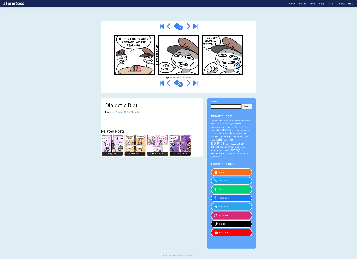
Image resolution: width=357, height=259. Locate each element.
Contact (341, 4)
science (214, 150)
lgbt (219, 140)
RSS (350, 4)
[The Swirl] (162, 27)
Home (292, 4)
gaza (234, 133)
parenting (230, 144)
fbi (249, 130)
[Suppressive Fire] (195, 27)
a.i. (227, 120)
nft (228, 140)
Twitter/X (223, 181)
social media (224, 150)
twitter (236, 153)
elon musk (236, 130)
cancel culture (218, 123)
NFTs (330, 4)
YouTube (223, 232)
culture (228, 127)
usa (241, 153)
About (312, 4)
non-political (224, 142)
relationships (232, 147)
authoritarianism (239, 120)
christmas (239, 124)
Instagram (223, 215)
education (216, 130)
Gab (220, 189)
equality (244, 130)
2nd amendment (218, 120)
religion (242, 147)
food (213, 133)
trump (228, 153)
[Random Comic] (178, 27)
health (246, 134)
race (222, 147)
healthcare (217, 137)
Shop (321, 4)
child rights (230, 124)
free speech (224, 133)
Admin (138, 112)
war (219, 156)
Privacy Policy (189, 256)
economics (188, 78)
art (230, 120)
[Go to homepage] (13, 4)
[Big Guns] (169, 27)
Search (214, 101)
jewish (241, 137)
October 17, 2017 (124, 112)
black (249, 120)
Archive (302, 4)
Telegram (223, 207)
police (236, 144)
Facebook (223, 198)
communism (176, 78)
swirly (235, 150)
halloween (239, 134)
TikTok (221, 224)
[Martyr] (188, 27)
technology (217, 153)
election (227, 130)
